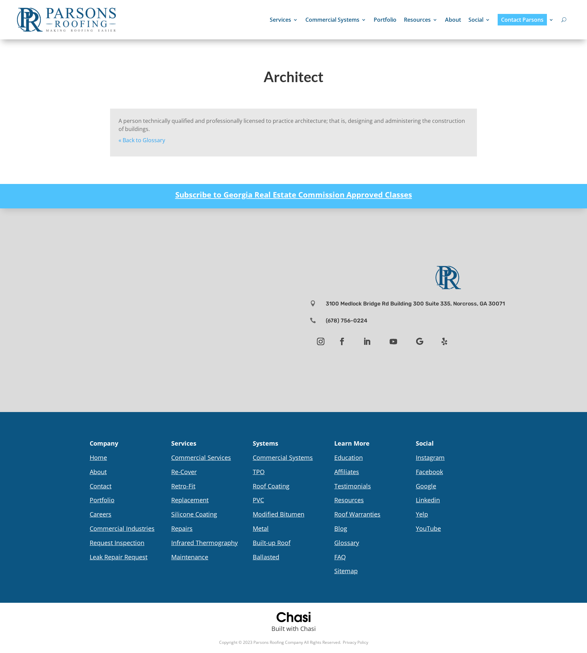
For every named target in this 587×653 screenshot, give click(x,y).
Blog (340, 528)
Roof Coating (271, 486)
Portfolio (385, 19)
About (453, 19)
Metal (261, 528)
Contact (100, 486)
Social (475, 19)
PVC (258, 500)
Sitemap (346, 571)
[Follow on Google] (420, 341)
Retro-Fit (183, 486)
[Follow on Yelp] (444, 341)
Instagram (430, 457)
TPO (259, 472)
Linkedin (428, 500)
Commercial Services (201, 457)
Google (426, 486)
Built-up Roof (271, 543)
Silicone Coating (194, 514)
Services (280, 19)
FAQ (340, 557)
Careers (100, 514)
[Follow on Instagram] (321, 341)
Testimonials (352, 486)
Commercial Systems (332, 19)
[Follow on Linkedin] (367, 341)
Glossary (346, 543)
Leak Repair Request (118, 557)
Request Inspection (117, 543)
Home (98, 457)
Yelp (422, 514)
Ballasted (266, 557)
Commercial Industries (122, 528)
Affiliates (346, 472)
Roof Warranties (357, 514)
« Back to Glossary (142, 140)
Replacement (190, 500)
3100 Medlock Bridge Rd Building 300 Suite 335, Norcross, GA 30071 (415, 303)
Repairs (182, 528)
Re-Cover (184, 472)
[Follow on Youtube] (393, 341)
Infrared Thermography (204, 543)
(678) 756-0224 (346, 320)
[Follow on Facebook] (342, 341)
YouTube (428, 528)
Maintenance (189, 557)
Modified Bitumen (278, 514)
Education (348, 457)
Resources (417, 19)
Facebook (429, 472)
